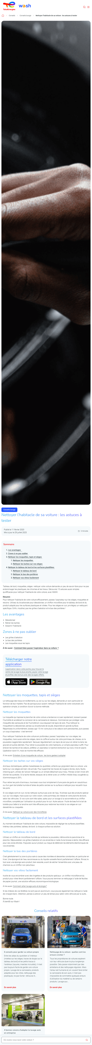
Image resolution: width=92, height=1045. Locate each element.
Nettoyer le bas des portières (25, 574)
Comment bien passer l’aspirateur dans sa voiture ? (36, 648)
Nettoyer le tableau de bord (25, 571)
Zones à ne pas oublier (18, 553)
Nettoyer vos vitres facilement (26, 578)
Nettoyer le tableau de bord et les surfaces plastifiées (31, 567)
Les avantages (15, 550)
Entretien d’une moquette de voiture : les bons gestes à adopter (39, 755)
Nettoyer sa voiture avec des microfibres (30, 812)
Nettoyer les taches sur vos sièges (28, 564)
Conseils (12, 15)
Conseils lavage (25, 15)
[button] (84, 7)
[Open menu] (88, 7)
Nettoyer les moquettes (23, 560)
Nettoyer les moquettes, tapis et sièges (25, 557)
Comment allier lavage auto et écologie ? (30, 886)
